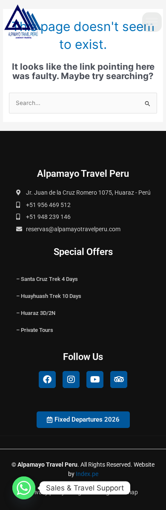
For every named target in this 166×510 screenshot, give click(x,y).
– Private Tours (34, 330)
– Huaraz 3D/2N (35, 313)
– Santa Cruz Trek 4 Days (47, 279)
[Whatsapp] (23, 487)
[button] (152, 22)
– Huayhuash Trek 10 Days (48, 296)
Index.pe (87, 473)
